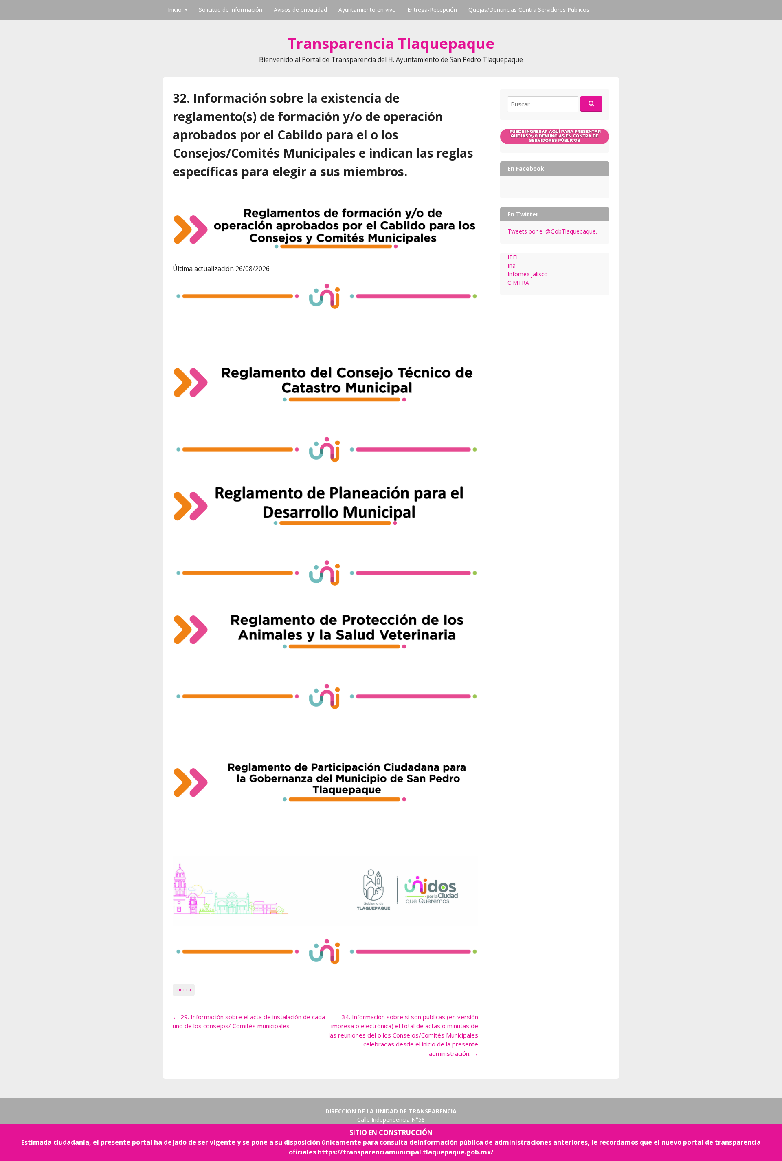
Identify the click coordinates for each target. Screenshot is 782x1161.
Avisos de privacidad (300, 9)
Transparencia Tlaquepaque (391, 43)
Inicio (175, 9)
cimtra (183, 989)
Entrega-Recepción (432, 9)
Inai (512, 265)
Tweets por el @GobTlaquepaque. (552, 231)
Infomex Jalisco (527, 274)
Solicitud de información (230, 9)
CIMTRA (518, 282)
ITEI (512, 257)
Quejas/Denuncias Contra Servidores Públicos (528, 9)
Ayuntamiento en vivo (367, 9)
